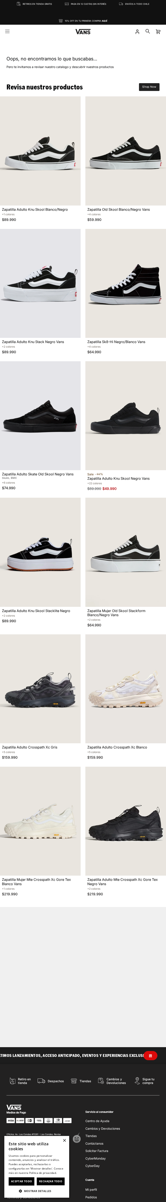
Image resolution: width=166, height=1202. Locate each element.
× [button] (64, 1140)
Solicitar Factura (96, 1151)
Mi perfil (91, 1189)
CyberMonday (95, 1158)
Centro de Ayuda (97, 1121)
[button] (37, 1190)
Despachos (56, 1081)
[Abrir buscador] (147, 31)
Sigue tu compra (148, 1081)
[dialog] (36, 1167)
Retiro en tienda (24, 1081)
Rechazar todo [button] (50, 1181)
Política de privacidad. (43, 1173)
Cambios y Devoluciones (116, 1081)
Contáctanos (94, 1143)
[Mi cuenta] (137, 31)
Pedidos (91, 1197)
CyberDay (92, 1166)
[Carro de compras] (158, 31)
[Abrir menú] (7, 31)
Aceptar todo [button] (21, 1181)
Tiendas (85, 1081)
